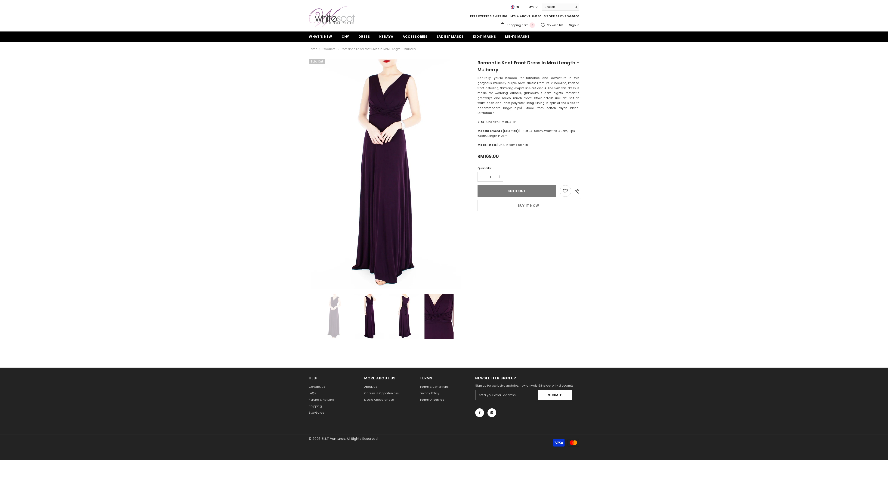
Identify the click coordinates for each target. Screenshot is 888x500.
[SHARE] (575, 191)
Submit (555, 395)
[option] (386, 174)
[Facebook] (479, 412)
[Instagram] (491, 412)
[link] (565, 191)
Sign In (574, 25)
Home (313, 49)
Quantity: (485, 168)
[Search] (560, 7)
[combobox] (557, 6)
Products (329, 49)
